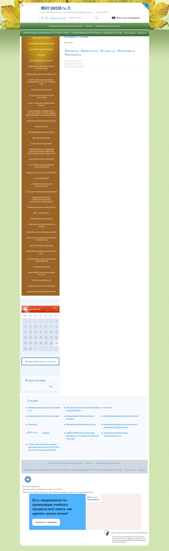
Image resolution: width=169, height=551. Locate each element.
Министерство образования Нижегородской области (121, 416)
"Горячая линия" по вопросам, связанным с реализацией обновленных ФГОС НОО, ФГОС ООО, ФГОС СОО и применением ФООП (43, 447)
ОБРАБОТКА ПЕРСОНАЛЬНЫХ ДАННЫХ (41, 232)
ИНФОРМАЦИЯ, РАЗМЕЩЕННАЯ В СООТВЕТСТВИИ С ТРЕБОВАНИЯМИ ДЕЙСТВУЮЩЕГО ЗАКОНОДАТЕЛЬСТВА (41, 113)
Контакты (142, 33)
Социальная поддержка (41, 144)
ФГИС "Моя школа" (41, 213)
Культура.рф (108, 407)
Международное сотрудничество (41, 173)
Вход (51, 387)
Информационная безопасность (41, 121)
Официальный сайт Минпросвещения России (81, 424)
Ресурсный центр (41, 178)
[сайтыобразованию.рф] (145, 7)
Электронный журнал (41, 280)
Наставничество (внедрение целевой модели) (41, 166)
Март (55, 308)
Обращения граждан (41, 38)
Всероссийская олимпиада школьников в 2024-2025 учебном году (41, 82)
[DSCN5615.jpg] (72, 51)
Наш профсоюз (41, 127)
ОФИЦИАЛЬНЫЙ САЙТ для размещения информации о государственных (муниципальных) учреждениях (82, 436)
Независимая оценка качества (40, 361)
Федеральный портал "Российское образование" (44, 416)
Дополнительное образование (41, 286)
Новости (89, 26)
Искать (96, 18)
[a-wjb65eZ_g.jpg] (108, 51)
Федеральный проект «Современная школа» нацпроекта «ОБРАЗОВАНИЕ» (41, 200)
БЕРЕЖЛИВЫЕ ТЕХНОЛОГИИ (41, 219)
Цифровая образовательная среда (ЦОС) (41, 252)
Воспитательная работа (41, 90)
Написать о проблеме (46, 522)
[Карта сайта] (47, 18)
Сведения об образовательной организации (41, 68)
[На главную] (43, 18)
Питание (41, 55)
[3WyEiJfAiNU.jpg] (73, 55)
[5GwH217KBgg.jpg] (126, 51)
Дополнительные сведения (41, 49)
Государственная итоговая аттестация (41, 97)
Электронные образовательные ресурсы (41, 274)
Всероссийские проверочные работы (41, 104)
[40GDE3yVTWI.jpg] (89, 51)
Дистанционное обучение (41, 61)
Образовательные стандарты (41, 159)
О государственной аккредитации (41, 192)
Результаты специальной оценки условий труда (41, 239)
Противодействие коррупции (41, 44)
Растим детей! (32, 424)
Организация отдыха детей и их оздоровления (41, 260)
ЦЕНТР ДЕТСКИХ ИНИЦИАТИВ (41, 246)
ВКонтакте (46, 433)
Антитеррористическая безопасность (41, 185)
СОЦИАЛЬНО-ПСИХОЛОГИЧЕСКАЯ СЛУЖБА (41, 225)
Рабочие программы (41, 138)
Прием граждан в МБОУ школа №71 (41, 74)
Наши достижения (41, 267)
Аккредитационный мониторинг (41, 292)
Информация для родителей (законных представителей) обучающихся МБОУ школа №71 (41, 151)
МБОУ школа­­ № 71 (56, 8)
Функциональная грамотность (41, 207)
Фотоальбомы (130, 33)
